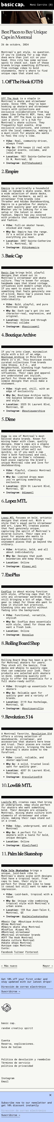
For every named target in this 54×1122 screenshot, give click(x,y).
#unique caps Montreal (16, 945)
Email (4, 1081)
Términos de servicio (15, 1062)
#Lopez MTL (22, 929)
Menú (33, 4)
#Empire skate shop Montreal (20, 926)
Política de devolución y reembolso (25, 1059)
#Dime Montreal (11, 924)
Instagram (7, 1078)
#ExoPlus (7, 929)
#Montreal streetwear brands (20, 934)
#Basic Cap (8, 921)
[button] (45, 4)
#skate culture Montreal (17, 940)
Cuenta (5, 1040)
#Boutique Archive (30, 921)
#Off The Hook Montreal (17, 937)
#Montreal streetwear (15, 932)
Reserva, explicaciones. (17, 1043)
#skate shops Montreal (16, 942)
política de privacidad (17, 1065)
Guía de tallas (11, 1047)
